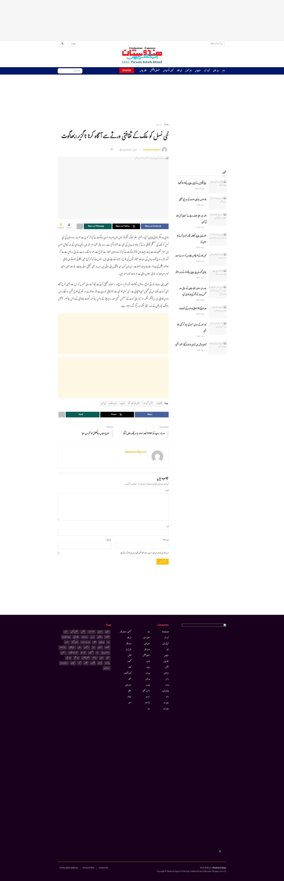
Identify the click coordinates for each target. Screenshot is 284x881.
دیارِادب (148, 685)
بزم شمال (188, 71)
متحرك (129, 679)
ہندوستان (106, 668)
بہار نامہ (167, 685)
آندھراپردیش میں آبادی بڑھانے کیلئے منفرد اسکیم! (190, 345)
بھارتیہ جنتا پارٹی (66, 637)
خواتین (100, 647)
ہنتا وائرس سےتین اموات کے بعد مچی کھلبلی (192, 200)
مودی (101, 658)
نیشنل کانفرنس (85, 658)
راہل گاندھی (72, 647)
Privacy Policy (88, 868)
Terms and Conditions (69, 868)
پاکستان (100, 663)
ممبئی (108, 658)
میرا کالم (129, 697)
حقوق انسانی (146, 638)
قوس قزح (128, 650)
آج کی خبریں (165, 644)
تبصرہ (166, 491)
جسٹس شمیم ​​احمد (148, 403)
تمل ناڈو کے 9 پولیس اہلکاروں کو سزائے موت (190, 256)
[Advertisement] (142, 20)
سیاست (148, 697)
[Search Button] (60, 71)
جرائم (167, 697)
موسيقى (129, 691)
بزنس (167, 679)
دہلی (94, 647)
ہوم (223, 71)
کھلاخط (129, 667)
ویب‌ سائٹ (166, 540)
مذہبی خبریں (128, 685)
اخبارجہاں (198, 71)
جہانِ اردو (166, 703)
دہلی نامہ (148, 667)
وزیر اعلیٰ (68, 658)
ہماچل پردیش (63, 663)
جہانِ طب (166, 709)
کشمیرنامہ (129, 661)
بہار (108, 642)
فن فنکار (179, 71)
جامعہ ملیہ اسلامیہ (85, 642)
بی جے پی (101, 642)
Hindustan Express (153, 150)
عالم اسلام (147, 703)
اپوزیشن (100, 637)
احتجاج (107, 632)
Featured (165, 632)
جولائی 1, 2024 (132, 150)
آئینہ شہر (207, 71)
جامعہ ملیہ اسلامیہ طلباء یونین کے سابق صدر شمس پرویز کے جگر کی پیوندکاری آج (192, 292)
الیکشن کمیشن (74, 632)
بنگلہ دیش (76, 637)
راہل (79, 647)
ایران (92, 637)
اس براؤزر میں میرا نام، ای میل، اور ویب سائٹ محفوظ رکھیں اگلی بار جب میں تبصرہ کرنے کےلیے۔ (144, 553)
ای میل (108, 540)
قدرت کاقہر (128, 644)
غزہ (97, 653)
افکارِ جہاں (143, 71)
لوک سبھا (83, 653)
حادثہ (148, 632)
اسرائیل (100, 632)
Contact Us (103, 868)
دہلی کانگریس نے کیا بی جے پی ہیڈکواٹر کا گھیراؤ (192, 183)
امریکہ (65, 632)
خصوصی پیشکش (155, 71)
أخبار (167, 650)
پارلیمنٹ (107, 663)
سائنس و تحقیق (146, 691)
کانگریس (93, 663)
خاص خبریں (147, 644)
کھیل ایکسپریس (168, 71)
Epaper (126, 70)
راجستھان (86, 647)
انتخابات (107, 637)
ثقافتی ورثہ (159, 403)
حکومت (107, 647)
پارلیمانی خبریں (165, 691)
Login (73, 43)
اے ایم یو (84, 637)
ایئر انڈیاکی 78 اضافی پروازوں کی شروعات (192, 309)
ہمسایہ (129, 703)
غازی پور (122, 403)
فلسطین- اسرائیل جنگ (125, 632)
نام (167, 527)
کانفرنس (129, 655)
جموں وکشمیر (75, 642)
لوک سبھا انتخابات (73, 653)
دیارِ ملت (148, 673)
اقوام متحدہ (91, 632)
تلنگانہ (94, 642)
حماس (66, 642)
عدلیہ (149, 709)
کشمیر (79, 663)
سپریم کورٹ (63, 647)
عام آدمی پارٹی (105, 653)
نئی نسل (103, 403)
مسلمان (63, 653)
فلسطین (91, 653)
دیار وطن (216, 71)
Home (166, 125)
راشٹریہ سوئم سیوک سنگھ (134, 403)
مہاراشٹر (94, 658)
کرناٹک (85, 663)
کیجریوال (73, 663)
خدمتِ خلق (147, 650)
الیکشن (167, 667)
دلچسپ (148, 661)
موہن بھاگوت (113, 403)
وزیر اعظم (76, 658)
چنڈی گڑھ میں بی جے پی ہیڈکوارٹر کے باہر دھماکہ (190, 272)
